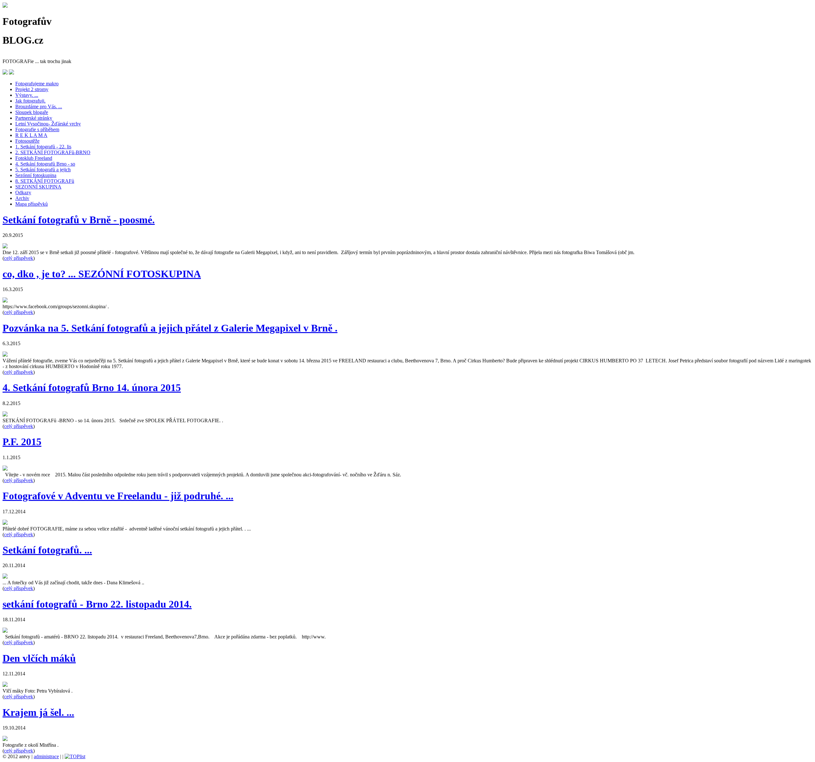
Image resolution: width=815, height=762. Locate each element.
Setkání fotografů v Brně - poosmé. (79, 219)
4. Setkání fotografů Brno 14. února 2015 (92, 387)
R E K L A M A (31, 135)
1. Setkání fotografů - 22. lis (43, 146)
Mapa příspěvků (31, 204)
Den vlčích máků (39, 658)
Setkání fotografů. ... (47, 550)
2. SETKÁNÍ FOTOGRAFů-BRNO (52, 152)
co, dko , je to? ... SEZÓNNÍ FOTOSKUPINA (102, 274)
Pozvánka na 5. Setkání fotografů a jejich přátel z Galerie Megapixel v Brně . (170, 328)
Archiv (22, 198)
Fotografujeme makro (37, 83)
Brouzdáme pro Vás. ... (38, 106)
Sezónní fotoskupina (35, 175)
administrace (46, 756)
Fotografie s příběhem (37, 129)
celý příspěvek (18, 258)
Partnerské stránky (33, 118)
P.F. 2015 (22, 441)
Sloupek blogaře (31, 112)
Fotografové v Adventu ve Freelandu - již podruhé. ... (118, 496)
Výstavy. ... (26, 95)
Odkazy (23, 192)
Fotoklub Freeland (33, 158)
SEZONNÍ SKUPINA (38, 186)
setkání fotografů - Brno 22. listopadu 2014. (97, 604)
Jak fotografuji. (30, 100)
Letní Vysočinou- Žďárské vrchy (48, 123)
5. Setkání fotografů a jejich (43, 169)
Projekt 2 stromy (31, 89)
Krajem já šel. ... (38, 712)
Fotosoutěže (27, 141)
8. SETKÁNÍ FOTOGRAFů (44, 181)
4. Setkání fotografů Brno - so (45, 164)
